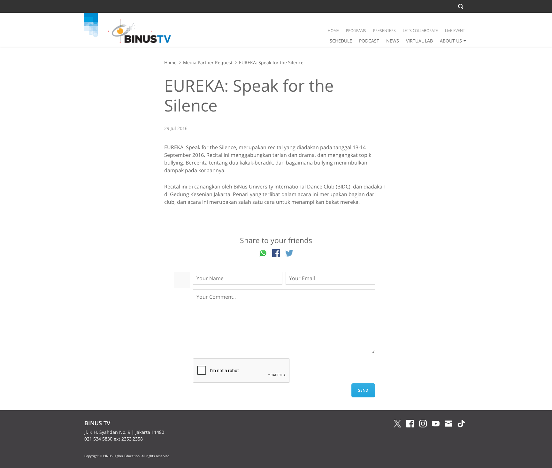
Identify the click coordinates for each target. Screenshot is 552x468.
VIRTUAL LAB (419, 41)
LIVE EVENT (455, 30)
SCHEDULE (341, 41)
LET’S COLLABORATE (420, 30)
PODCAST (369, 41)
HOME (333, 30)
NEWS (392, 41)
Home (170, 62)
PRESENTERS (384, 30)
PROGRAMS (356, 30)
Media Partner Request (208, 62)
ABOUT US (451, 41)
